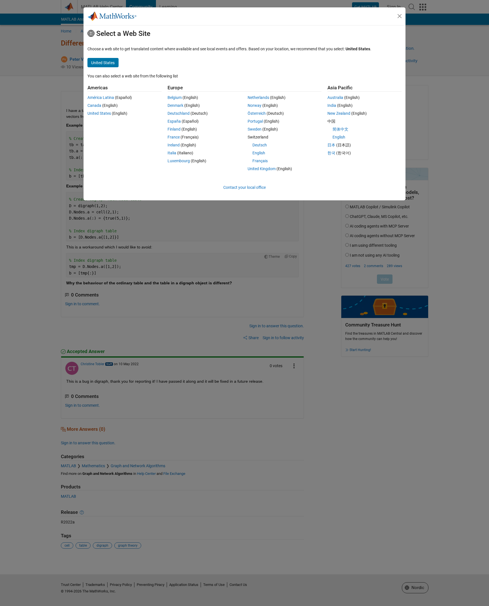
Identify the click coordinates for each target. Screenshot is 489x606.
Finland (174, 129)
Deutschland (179, 113)
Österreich (257, 113)
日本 (331, 145)
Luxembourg (179, 161)
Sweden (254, 129)
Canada (94, 105)
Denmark (175, 105)
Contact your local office (244, 187)
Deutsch (259, 145)
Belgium (175, 97)
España (174, 121)
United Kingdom (262, 168)
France (174, 137)
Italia (172, 153)
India (331, 105)
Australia (335, 97)
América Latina (100, 97)
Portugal (255, 121)
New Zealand (338, 113)
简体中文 (340, 129)
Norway (254, 105)
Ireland (174, 145)
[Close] (400, 16)
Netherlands (258, 97)
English (258, 153)
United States (99, 113)
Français (260, 161)
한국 (331, 153)
